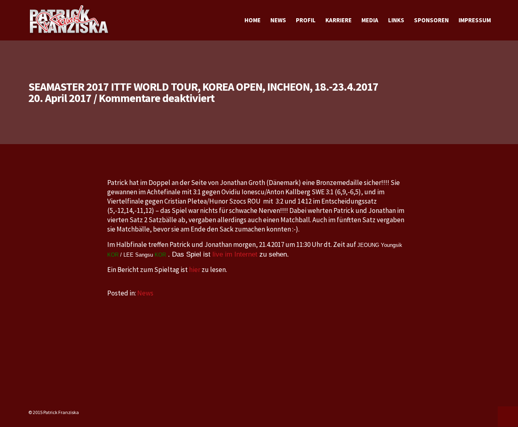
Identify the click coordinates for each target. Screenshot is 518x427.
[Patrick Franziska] (69, 20)
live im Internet (233, 254)
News (145, 293)
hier (194, 269)
